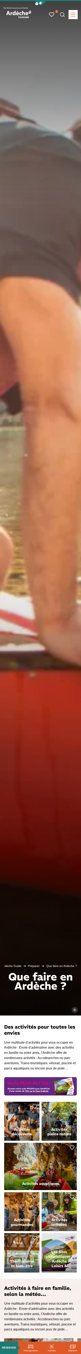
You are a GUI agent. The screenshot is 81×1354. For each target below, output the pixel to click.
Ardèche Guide (11, 966)
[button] (40, 3)
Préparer (34, 966)
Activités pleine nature (59, 1132)
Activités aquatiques (40, 1183)
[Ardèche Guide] (18, 14)
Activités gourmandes (22, 1222)
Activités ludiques (59, 1222)
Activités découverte (22, 1132)
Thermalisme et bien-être (22, 1263)
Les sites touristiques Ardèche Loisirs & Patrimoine (59, 1261)
